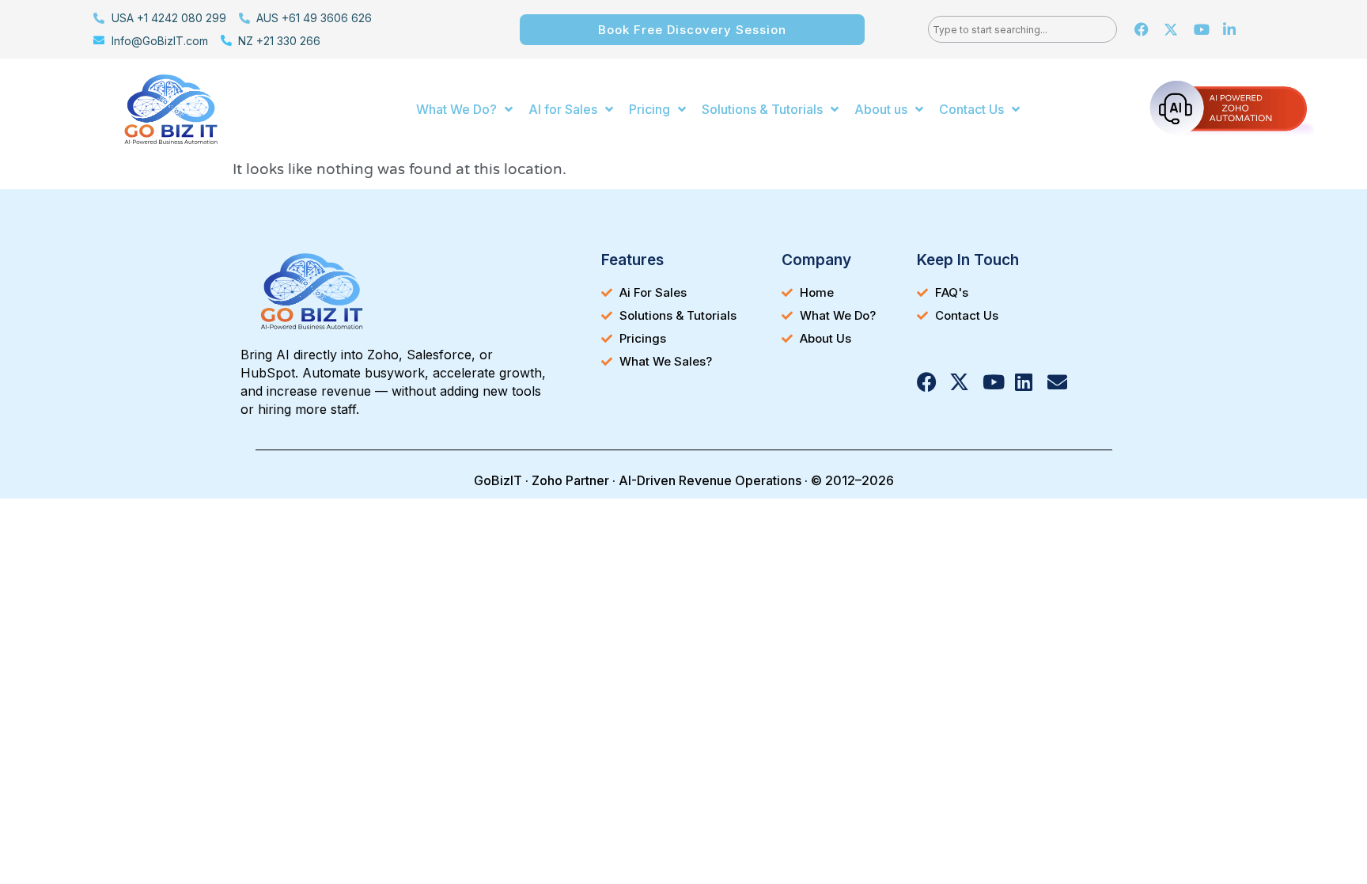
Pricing (649, 109)
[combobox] (1022, 29)
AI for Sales (562, 109)
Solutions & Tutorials (762, 109)
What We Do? (456, 109)
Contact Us (971, 109)
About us (880, 109)
